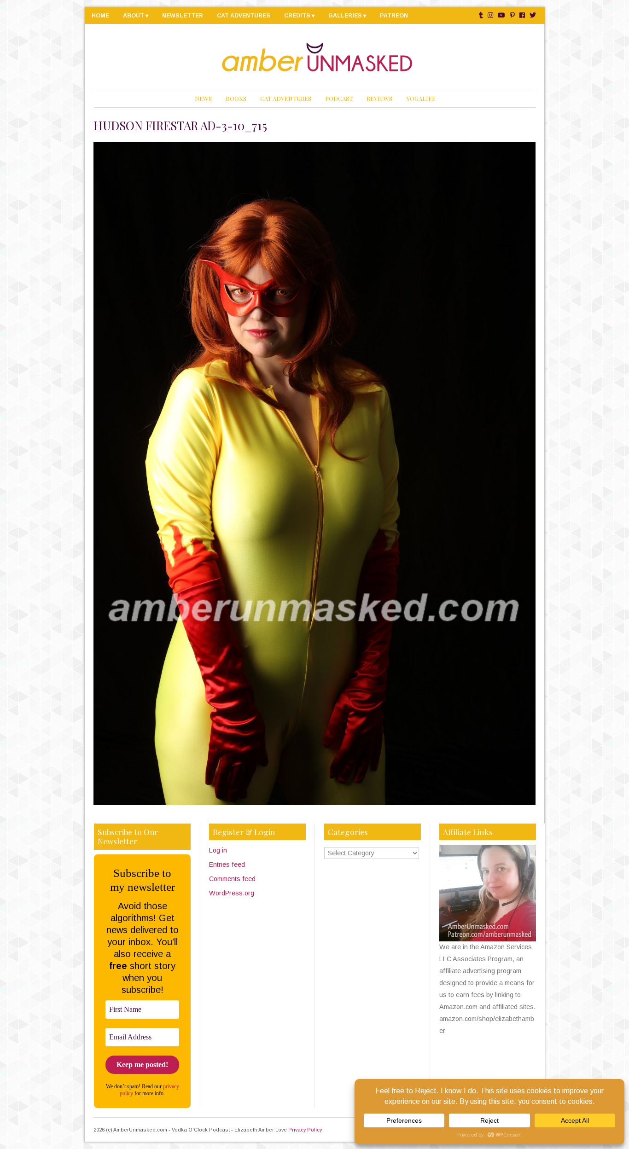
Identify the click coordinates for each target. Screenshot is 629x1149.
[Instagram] (490, 15)
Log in (218, 850)
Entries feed (227, 864)
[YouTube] (501, 15)
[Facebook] (522, 15)
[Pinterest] (512, 15)
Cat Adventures (243, 15)
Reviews (379, 98)
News (203, 98)
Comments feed (232, 878)
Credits (297, 15)
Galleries (345, 15)
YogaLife (421, 98)
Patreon (394, 15)
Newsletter (182, 15)
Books (236, 98)
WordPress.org (231, 893)
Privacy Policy (305, 1129)
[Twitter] (533, 15)
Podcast (339, 98)
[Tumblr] (481, 15)
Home (100, 15)
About (133, 15)
